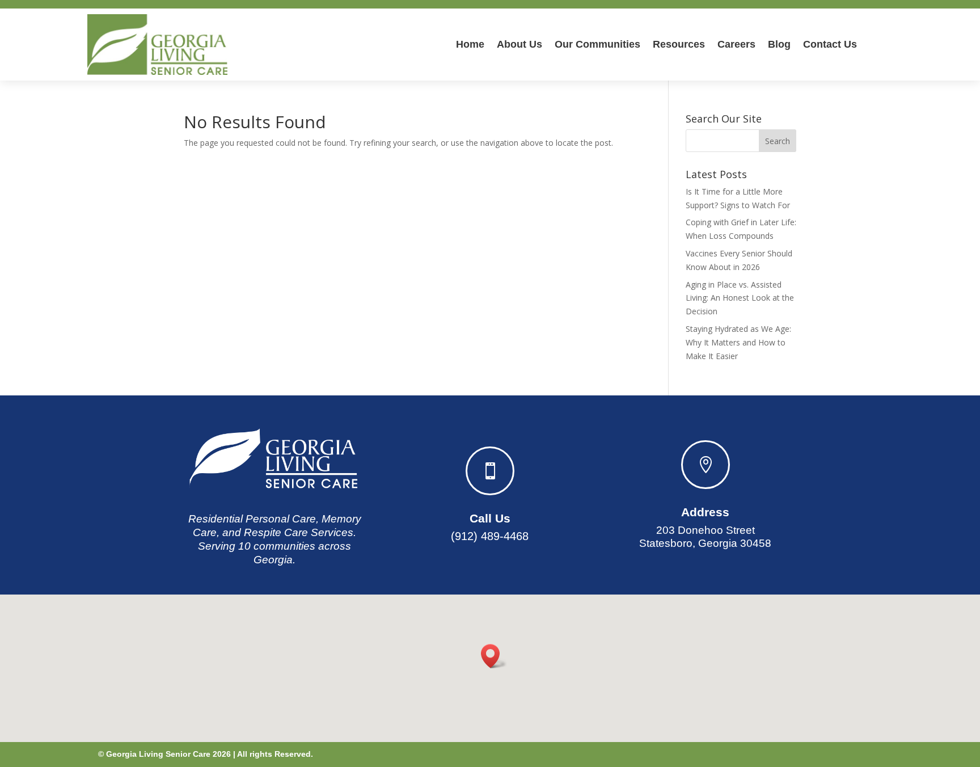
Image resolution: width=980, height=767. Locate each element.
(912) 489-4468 (490, 536)
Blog (779, 44)
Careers (736, 44)
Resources (679, 44)
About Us (519, 44)
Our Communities (597, 44)
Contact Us (830, 44)
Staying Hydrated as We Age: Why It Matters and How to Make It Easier (738, 342)
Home (470, 44)
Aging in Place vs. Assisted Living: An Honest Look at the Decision (740, 298)
